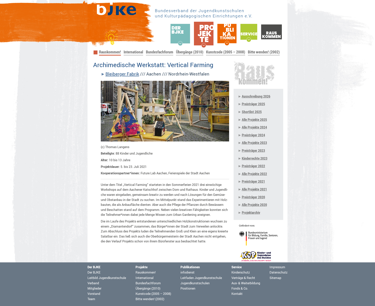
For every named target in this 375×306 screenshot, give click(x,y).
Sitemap (275, 278)
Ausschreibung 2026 (256, 96)
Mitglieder (94, 288)
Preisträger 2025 (253, 104)
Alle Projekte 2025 (254, 119)
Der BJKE (94, 272)
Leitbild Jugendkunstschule (107, 278)
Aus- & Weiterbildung (245, 283)
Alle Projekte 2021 (254, 189)
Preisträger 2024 (253, 135)
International (133, 52)
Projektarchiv (251, 212)
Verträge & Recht (243, 278)
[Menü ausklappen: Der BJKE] (180, 43)
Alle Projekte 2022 (254, 173)
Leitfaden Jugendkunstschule (201, 278)
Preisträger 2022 (253, 166)
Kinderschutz (240, 272)
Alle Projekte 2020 (254, 204)
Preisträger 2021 (253, 181)
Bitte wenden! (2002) (264, 52)
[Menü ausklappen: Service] (248, 39)
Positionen (187, 288)
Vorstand (94, 294)
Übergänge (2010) (189, 52)
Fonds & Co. (239, 288)
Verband (93, 283)
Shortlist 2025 (252, 111)
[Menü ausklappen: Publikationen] (227, 43)
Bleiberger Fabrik (122, 74)
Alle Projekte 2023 (254, 142)
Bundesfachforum (159, 52)
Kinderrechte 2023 (254, 158)
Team (91, 299)
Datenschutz (279, 272)
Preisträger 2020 (253, 197)
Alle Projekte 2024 (254, 127)
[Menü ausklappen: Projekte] (203, 45)
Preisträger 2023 (253, 150)
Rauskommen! (110, 52)
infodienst (187, 272)
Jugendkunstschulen (195, 283)
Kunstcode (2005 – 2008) (225, 52)
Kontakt (237, 294)
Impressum (277, 267)
